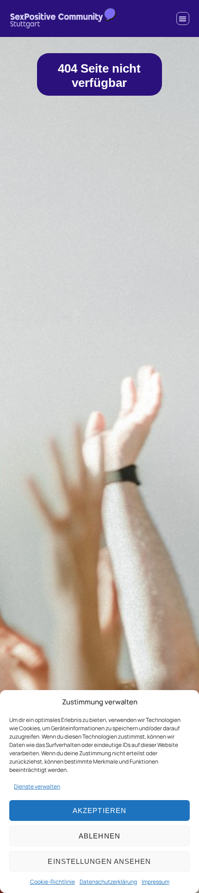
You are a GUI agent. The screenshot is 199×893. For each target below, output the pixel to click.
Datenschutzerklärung (108, 882)
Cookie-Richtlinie (52, 882)
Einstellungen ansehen (99, 861)
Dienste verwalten (37, 786)
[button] (182, 18)
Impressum (155, 882)
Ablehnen (99, 836)
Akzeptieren (99, 810)
